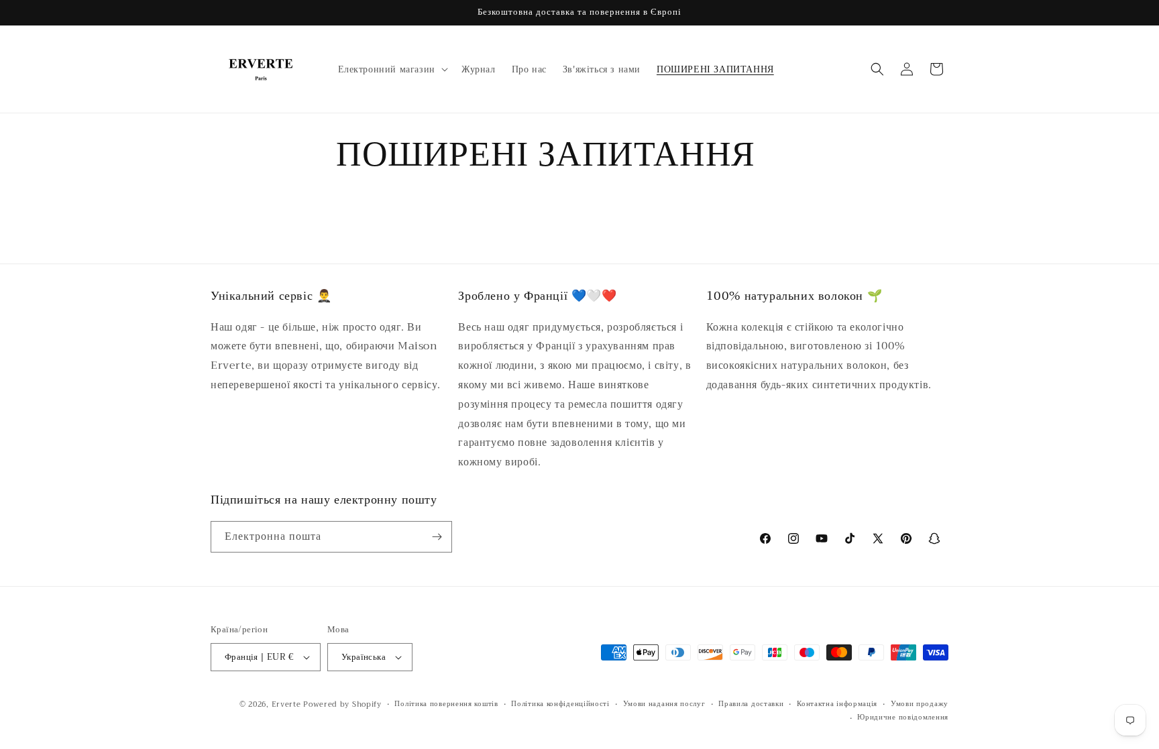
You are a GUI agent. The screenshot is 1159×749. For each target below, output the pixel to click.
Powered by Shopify (342, 704)
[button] (391, 69)
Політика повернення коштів (446, 704)
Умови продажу (919, 704)
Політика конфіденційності (560, 704)
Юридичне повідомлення (902, 717)
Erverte (286, 704)
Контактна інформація (837, 704)
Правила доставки (750, 704)
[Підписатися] (436, 537)
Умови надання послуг (664, 704)
